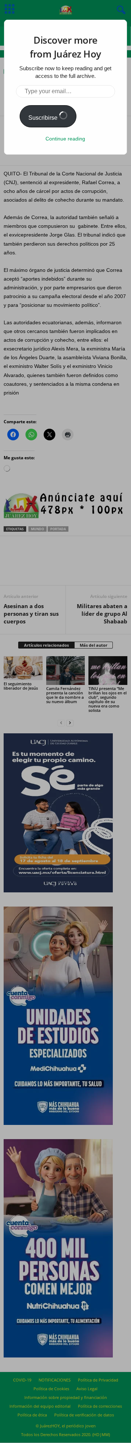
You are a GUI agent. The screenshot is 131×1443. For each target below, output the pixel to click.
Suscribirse (43, 118)
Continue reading (65, 139)
